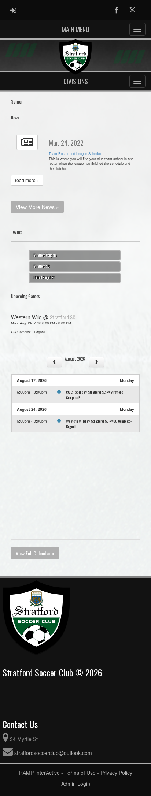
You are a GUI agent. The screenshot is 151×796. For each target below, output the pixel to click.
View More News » (37, 207)
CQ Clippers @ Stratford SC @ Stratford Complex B (95, 394)
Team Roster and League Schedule (75, 153)
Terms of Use (80, 772)
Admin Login (75, 783)
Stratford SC (41, 266)
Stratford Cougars (45, 255)
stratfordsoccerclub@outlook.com (53, 752)
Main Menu (75, 29)
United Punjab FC (44, 277)
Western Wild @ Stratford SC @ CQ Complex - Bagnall (99, 423)
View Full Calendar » (35, 553)
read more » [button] (27, 180)
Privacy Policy (116, 772)
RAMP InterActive (39, 772)
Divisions (75, 81)
